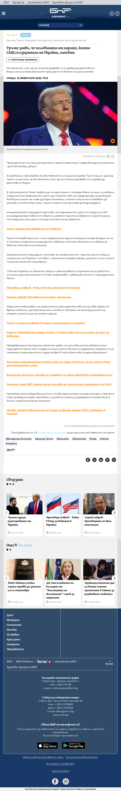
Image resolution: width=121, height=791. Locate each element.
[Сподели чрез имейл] (114, 459)
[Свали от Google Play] (73, 745)
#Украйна (11, 443)
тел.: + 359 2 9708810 (60, 704)
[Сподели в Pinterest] (107, 459)
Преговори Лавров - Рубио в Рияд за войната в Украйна (43, 287)
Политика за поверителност (82, 757)
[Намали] (113, 156)
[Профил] (117, 13)
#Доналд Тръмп (44, 439)
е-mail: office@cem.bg (60, 711)
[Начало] (60, 10)
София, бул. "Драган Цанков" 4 (60, 681)
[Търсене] (80, 25)
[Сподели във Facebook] (88, 459)
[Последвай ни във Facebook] (55, 781)
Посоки (12, 629)
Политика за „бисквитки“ (60, 763)
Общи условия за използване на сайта (43, 757)
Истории (13, 620)
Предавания (15, 649)
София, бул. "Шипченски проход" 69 (61, 700)
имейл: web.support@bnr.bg (60, 688)
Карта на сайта (60, 771)
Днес (10, 615)
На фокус (13, 634)
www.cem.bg (60, 715)
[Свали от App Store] (47, 745)
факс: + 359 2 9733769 (60, 707)
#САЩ (92, 439)
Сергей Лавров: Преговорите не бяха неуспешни (39, 297)
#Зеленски (63, 439)
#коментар (79, 439)
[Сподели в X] (94, 459)
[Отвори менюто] (3, 13)
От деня (12, 35)
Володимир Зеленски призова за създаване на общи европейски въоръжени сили (59, 374)
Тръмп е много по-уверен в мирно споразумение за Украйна (46, 323)
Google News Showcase (51, 432)
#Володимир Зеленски (19, 439)
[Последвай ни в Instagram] (65, 781)
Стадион (13, 644)
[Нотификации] (111, 13)
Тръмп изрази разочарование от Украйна (34, 228)
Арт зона (13, 639)
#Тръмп (104, 439)
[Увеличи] (108, 156)
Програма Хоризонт (24, 59)
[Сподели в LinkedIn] (101, 459)
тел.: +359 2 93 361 (60, 684)
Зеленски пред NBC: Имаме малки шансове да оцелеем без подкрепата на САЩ (59, 384)
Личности (14, 624)
